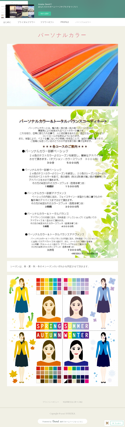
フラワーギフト (47, 22)
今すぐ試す (45, 13)
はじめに (7, 22)
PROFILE (65, 22)
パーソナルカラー (83, 22)
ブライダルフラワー (26, 22)
